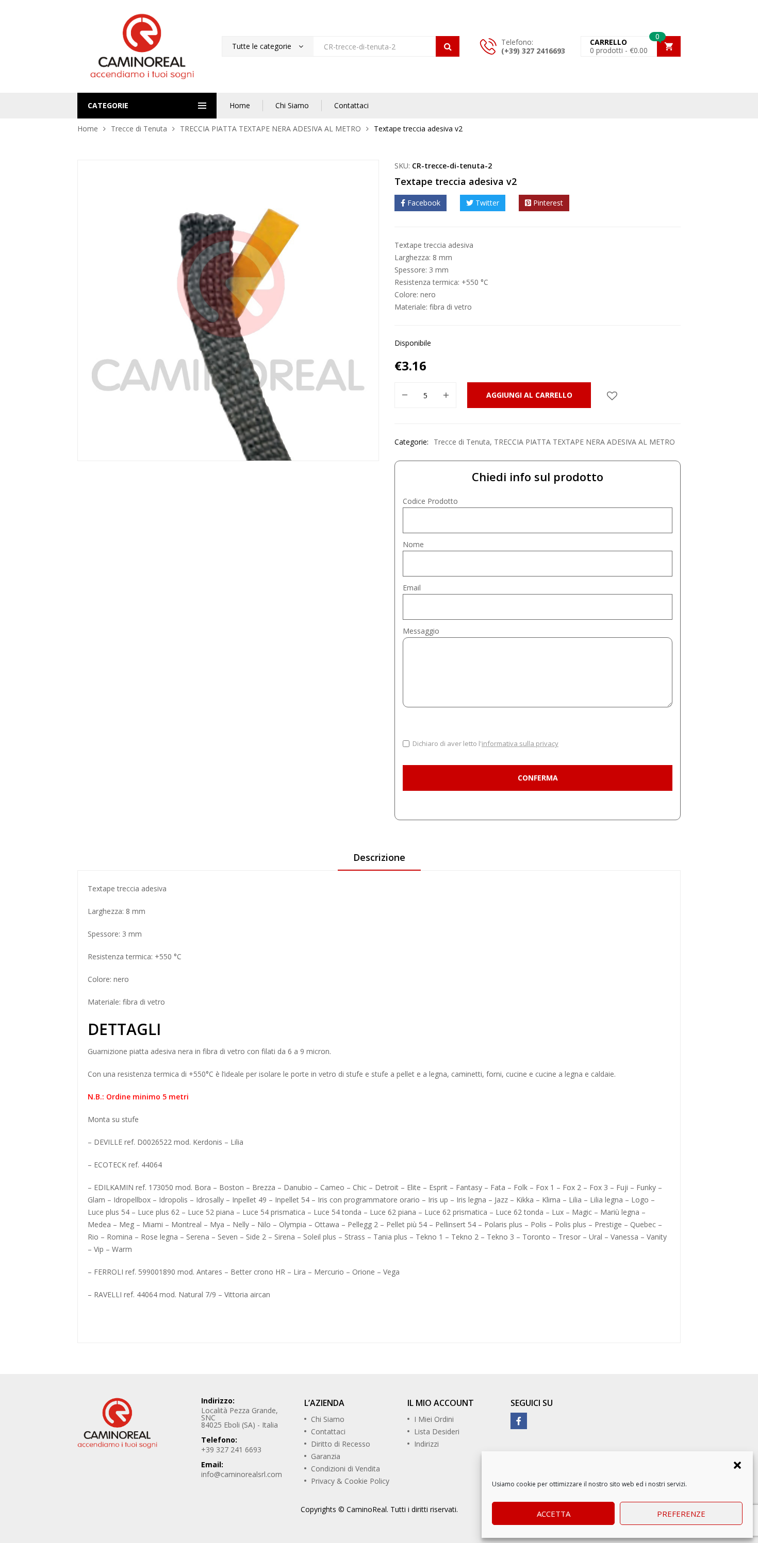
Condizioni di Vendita (345, 1468)
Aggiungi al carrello (529, 395)
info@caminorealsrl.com (241, 1474)
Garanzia (325, 1456)
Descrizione (379, 857)
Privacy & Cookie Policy (350, 1481)
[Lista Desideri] (612, 395)
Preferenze (681, 1513)
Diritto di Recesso (340, 1444)
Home (239, 105)
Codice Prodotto (430, 501)
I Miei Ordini (434, 1419)
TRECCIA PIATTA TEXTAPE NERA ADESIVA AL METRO (270, 128)
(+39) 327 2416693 (533, 51)
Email (412, 587)
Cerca (447, 46)
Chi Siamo (292, 105)
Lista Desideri (436, 1431)
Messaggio (421, 631)
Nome (413, 544)
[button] (737, 1464)
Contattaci (351, 105)
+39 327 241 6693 (231, 1449)
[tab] (379, 861)
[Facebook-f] (518, 1421)
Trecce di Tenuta (139, 128)
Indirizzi (426, 1444)
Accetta (553, 1513)
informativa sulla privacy (520, 743)
